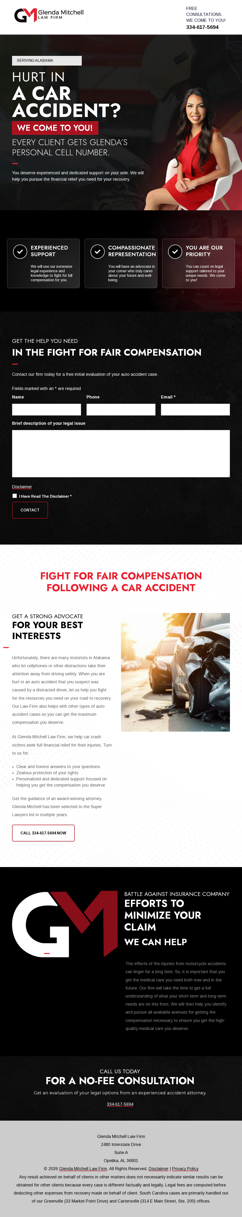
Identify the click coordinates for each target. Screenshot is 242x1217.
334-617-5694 (202, 27)
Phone (92, 397)
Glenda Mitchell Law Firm (83, 1168)
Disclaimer (22, 486)
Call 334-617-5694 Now (43, 833)
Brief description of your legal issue (48, 423)
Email (168, 397)
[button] (237, 1182)
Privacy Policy (185, 1168)
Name (18, 397)
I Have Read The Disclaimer (45, 496)
